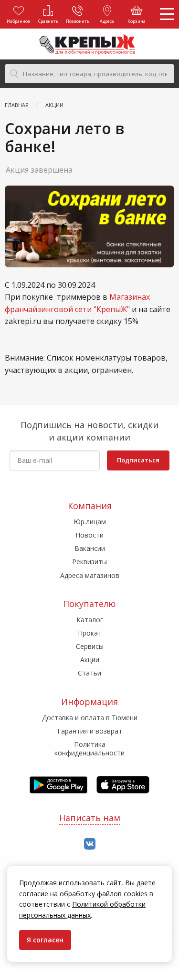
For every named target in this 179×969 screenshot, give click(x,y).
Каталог (89, 619)
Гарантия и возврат (89, 730)
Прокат (90, 632)
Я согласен (45, 939)
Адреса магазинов (89, 575)
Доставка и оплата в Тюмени (89, 717)
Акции (89, 659)
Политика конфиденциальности (89, 748)
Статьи (89, 672)
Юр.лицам (90, 521)
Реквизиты (89, 561)
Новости (89, 534)
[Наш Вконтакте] (89, 844)
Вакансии (89, 548)
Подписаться (138, 460)
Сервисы (90, 646)
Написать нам (89, 817)
